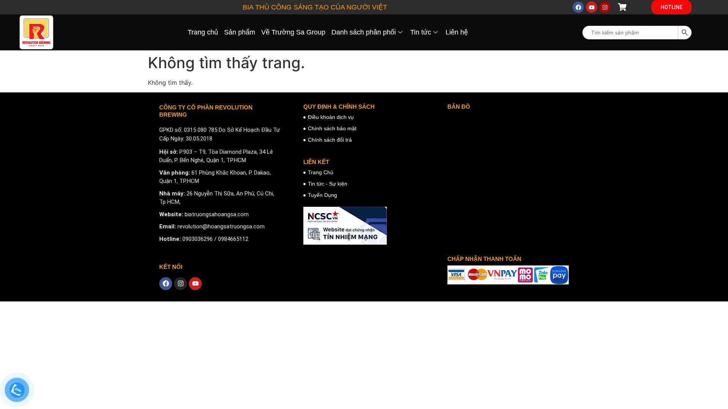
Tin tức (420, 32)
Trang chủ (203, 32)
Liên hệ (457, 32)
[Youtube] (591, 7)
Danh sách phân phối (363, 32)
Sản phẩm (239, 32)
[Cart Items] (625, 7)
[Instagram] (604, 7)
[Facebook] (578, 7)
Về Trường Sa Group (293, 32)
